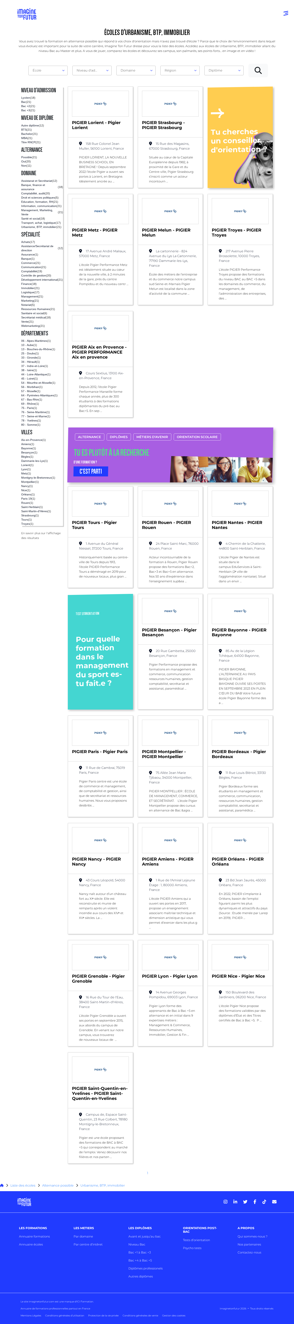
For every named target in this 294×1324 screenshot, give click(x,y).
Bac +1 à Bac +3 (139, 1252)
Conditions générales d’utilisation (64, 1315)
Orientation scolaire (197, 437)
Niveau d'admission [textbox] (90, 70)
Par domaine (83, 1236)
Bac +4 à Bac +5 (140, 1260)
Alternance (89, 437)
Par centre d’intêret (88, 1244)
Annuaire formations (34, 1236)
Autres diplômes (140, 1276)
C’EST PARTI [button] (91, 471)
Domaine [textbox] (128, 70)
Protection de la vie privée (103, 1315)
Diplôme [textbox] (215, 70)
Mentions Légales (31, 1315)
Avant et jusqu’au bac (144, 1236)
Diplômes (119, 437)
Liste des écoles (22, 1185)
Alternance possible (58, 1185)
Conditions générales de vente (140, 1315)
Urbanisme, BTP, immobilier (102, 1185)
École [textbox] (37, 70)
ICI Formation (85, 1301)
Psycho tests (192, 1248)
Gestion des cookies (173, 1315)
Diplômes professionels (145, 1268)
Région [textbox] (170, 70)
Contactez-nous (249, 1252)
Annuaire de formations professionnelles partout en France (55, 1308)
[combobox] (48, 70)
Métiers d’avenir (152, 437)
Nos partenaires (249, 1244)
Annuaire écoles (31, 1244)
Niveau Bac (136, 1244)
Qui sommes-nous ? (252, 1236)
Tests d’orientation (196, 1240)
